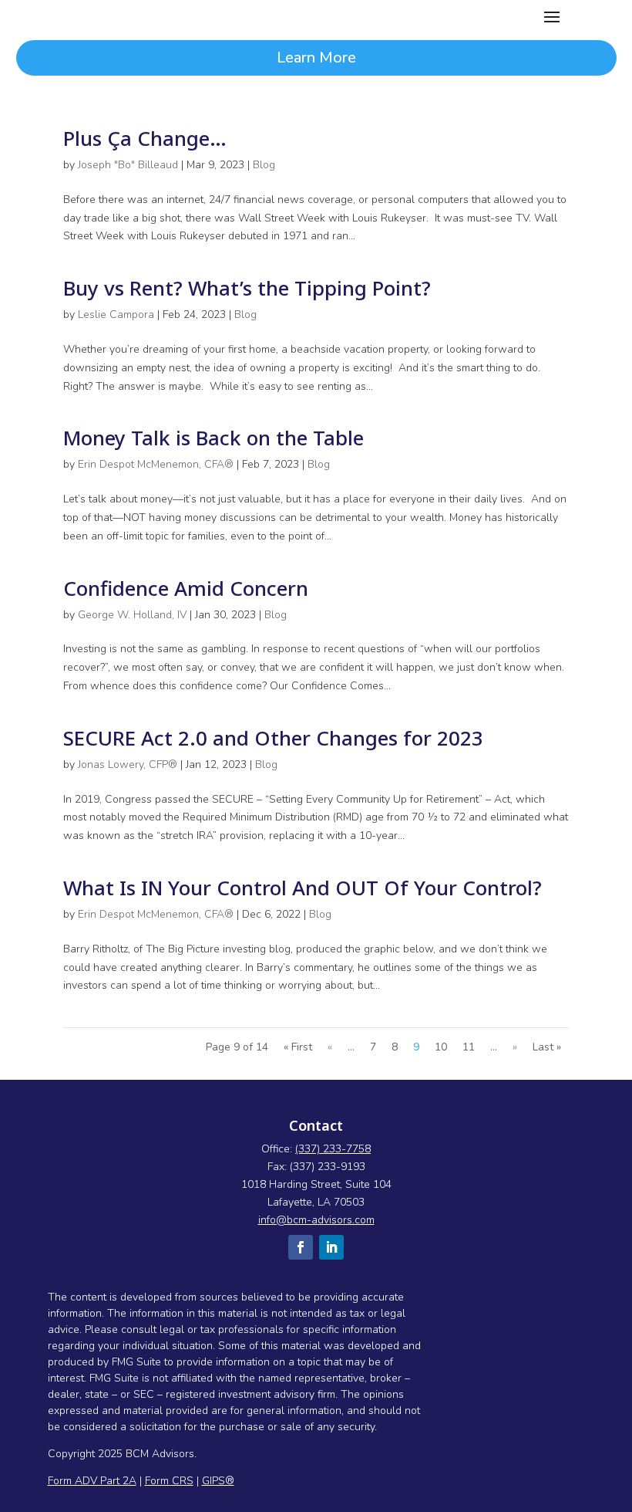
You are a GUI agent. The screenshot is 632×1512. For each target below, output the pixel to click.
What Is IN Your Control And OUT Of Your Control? (302, 887)
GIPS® (218, 1480)
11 (468, 1047)
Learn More (316, 57)
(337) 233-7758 (333, 1149)
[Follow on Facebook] (300, 1247)
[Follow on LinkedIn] (331, 1247)
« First (298, 1047)
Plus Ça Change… (145, 138)
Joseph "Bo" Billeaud (128, 164)
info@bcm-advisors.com (316, 1220)
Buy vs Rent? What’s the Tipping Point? (247, 288)
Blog (264, 164)
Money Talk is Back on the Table (213, 438)
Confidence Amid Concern (185, 588)
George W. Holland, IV (132, 614)
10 (441, 1047)
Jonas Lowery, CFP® (127, 764)
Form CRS (169, 1480)
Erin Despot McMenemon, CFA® (156, 464)
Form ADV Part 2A (92, 1480)
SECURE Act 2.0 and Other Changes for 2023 (273, 738)
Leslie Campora (116, 314)
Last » (547, 1047)
